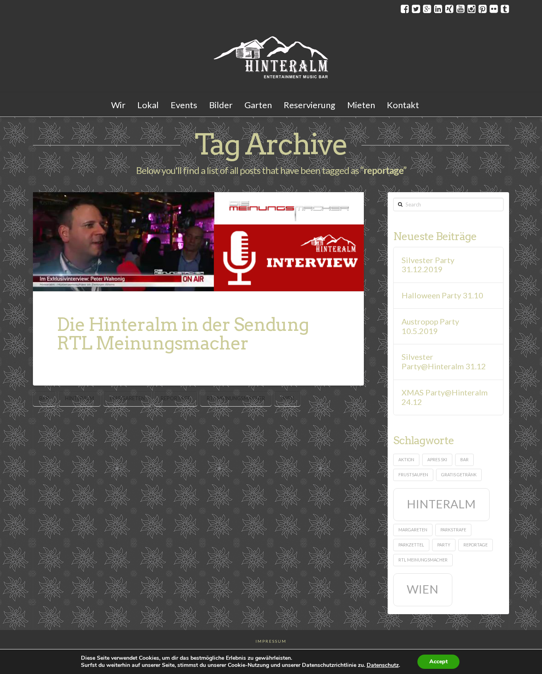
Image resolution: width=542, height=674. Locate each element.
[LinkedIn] (438, 8)
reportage (176, 398)
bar (44, 398)
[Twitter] (416, 8)
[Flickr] (494, 8)
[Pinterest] (483, 8)
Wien (287, 398)
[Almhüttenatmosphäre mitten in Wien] (271, 55)
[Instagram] (471, 8)
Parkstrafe (453, 529)
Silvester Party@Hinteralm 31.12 (444, 361)
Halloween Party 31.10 (442, 295)
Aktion (406, 459)
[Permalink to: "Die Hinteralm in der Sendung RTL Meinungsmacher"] (198, 241)
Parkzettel (411, 544)
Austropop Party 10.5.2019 (430, 326)
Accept (438, 661)
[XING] (449, 8)
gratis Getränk (459, 474)
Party (443, 544)
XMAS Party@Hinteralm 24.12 (445, 397)
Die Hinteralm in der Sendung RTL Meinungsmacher (183, 334)
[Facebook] (405, 8)
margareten (127, 398)
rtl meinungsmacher (236, 398)
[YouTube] (460, 8)
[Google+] (427, 8)
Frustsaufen (413, 474)
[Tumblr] (505, 8)
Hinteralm (79, 398)
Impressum (271, 641)
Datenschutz (383, 665)
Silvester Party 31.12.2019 (428, 265)
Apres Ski (437, 459)
